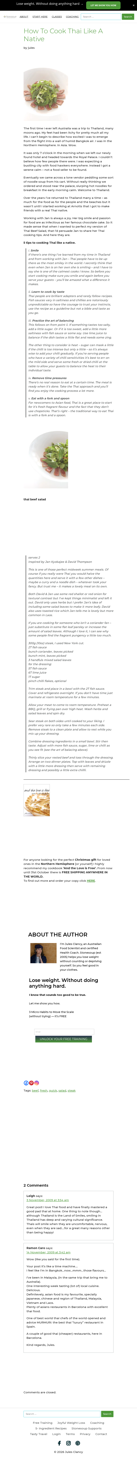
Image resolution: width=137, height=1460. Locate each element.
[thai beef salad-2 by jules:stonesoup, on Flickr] (46, 124)
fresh (43, 1090)
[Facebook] (26, 1083)
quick (53, 1090)
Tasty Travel (38, 1434)
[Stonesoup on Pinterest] (78, 1443)
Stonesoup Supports (87, 1428)
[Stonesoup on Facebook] (59, 1443)
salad (62, 1090)
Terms (70, 1434)
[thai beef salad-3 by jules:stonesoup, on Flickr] (46, 491)
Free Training (42, 1422)
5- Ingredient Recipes (51, 1428)
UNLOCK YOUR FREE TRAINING (63, 1039)
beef (35, 1090)
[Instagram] (36, 1083)
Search (128, 16)
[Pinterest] (31, 1083)
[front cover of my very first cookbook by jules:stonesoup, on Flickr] (37, 819)
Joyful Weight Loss (71, 1422)
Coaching (97, 1422)
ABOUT (24, 17)
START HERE (40, 17)
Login (56, 1434)
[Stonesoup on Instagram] (68, 1443)
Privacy (85, 1434)
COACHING (72, 17)
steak (72, 1090)
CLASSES (57, 17)
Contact (101, 1434)
